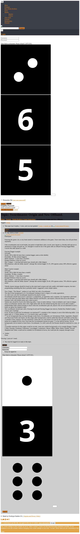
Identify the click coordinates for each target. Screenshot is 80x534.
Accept (53, 523)
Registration (8, 21)
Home (3, 219)
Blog (6, 5)
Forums (7, 19)
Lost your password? (19, 200)
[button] (1, 26)
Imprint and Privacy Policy (32, 516)
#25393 (21, 233)
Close (2, 531)
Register (8, 204)
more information (44, 523)
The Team (8, 17)
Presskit (7, 23)
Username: (5, 347)
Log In (5, 511)
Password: (5, 349)
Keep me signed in (10, 352)
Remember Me (7, 200)
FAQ (6, 10)
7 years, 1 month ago (44, 226)
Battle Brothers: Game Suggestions (23, 219)
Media (7, 12)
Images (11, 14)
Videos (11, 16)
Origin (8, 223)
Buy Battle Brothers (11, 9)
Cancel (16, 209)
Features (7, 7)
